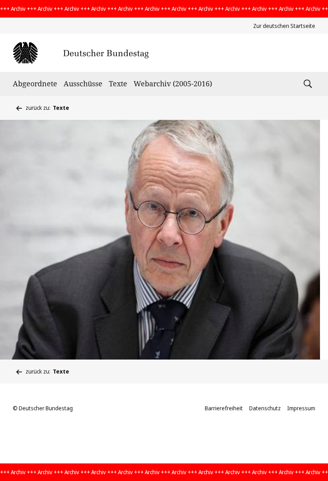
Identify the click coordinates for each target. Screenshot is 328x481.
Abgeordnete (35, 83)
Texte (118, 83)
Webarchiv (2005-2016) (173, 83)
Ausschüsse (83, 83)
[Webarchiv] (80, 53)
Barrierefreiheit (224, 408)
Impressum (301, 408)
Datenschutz (265, 408)
